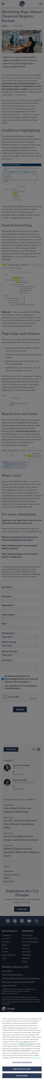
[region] (22, 1046)
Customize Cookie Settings (22, 1062)
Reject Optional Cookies (22, 1069)
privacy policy (26, 1044)
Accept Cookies (22, 1075)
